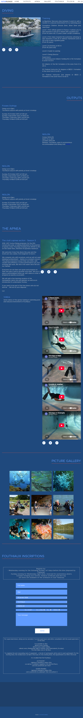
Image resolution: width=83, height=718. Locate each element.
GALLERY (47, 1)
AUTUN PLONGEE (43, 714)
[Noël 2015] (41, 505)
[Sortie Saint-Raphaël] (41, 529)
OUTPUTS (26, 1)
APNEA (37, 1)
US (82, 1)
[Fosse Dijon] (19, 529)
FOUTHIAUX (59, 1)
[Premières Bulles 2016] (19, 505)
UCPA (68, 144)
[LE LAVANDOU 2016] (63, 481)
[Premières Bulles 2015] (63, 505)
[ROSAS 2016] (41, 481)
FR (79, 1)
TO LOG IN (70, 1)
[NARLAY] (63, 529)
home (17, 1)
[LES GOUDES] (19, 481)
